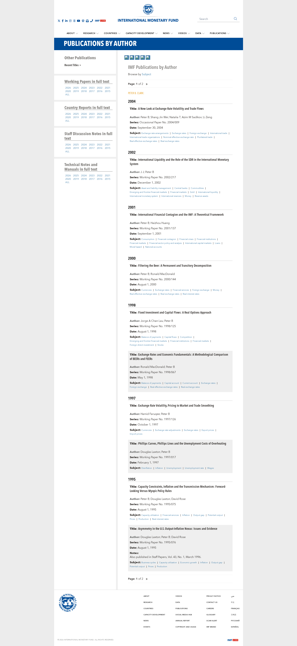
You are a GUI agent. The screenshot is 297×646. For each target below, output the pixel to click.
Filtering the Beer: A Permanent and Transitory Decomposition (174, 265)
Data (198, 33)
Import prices (136, 434)
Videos (182, 33)
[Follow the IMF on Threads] (74, 20)
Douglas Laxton (150, 452)
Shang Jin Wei (159, 117)
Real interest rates (191, 294)
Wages (210, 468)
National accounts (153, 247)
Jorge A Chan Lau (152, 321)
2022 (99, 88)
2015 (107, 91)
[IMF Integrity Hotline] (91, 20)
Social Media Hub (183, 614)
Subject (146, 74)
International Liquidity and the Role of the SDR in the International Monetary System (179, 161)
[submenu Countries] (119, 33)
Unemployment (173, 468)
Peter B (145, 117)
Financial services (181, 290)
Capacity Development (140, 33)
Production (144, 519)
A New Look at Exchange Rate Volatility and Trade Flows (171, 108)
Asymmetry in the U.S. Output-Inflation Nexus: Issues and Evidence (177, 528)
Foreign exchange (198, 133)
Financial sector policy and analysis (165, 243)
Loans (217, 243)
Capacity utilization (150, 515)
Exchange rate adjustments (167, 430)
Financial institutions (206, 239)
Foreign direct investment (142, 345)
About (71, 33)
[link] (126, 57)
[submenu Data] (203, 33)
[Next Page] (146, 84)
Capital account (171, 383)
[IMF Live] (233, 639)
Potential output (215, 515)
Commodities (197, 188)
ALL (67, 95)
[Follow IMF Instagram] (70, 20)
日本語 (233, 614)
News (166, 33)
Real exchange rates (170, 141)
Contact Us (211, 602)
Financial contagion (167, 239)
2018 (84, 91)
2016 (99, 91)
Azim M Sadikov (192, 117)
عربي (232, 596)
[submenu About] (77, 33)
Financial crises (186, 239)
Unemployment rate (194, 468)
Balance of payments (151, 337)
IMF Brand (211, 626)
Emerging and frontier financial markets (148, 192)
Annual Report (182, 620)
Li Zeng (207, 117)
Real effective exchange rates (143, 141)
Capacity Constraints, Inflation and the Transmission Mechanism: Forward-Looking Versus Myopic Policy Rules (178, 488)
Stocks (160, 345)
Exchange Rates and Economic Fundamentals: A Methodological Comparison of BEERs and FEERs (179, 356)
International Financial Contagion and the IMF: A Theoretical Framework (181, 214)
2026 (68, 88)
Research (89, 33)
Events (147, 626)
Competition (186, 337)
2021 (107, 88)
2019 (76, 91)
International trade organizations (145, 137)
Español (235, 626)
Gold (192, 192)
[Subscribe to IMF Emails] (87, 20)
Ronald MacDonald (163, 274)
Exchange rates (179, 133)
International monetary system (144, 196)
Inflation (159, 468)
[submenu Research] (97, 33)
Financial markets (178, 192)
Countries (110, 33)
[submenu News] (172, 33)
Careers (210, 608)
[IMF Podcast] (83, 20)
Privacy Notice (213, 596)
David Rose (178, 499)
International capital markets (198, 243)
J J (142, 172)
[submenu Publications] (228, 33)
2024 (84, 88)
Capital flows (170, 337)
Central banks (180, 188)
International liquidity (208, 192)
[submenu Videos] (189, 33)
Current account (190, 383)
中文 (232, 602)
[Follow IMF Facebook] (63, 20)
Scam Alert (211, 620)
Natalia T (175, 117)
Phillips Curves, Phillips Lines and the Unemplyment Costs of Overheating (182, 443)
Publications (218, 33)
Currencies (146, 290)
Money (188, 196)
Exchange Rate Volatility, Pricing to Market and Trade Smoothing (176, 405)
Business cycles (148, 563)
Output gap (198, 515)
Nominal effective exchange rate (178, 137)
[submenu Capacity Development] (156, 33)
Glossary (210, 614)
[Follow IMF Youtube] (78, 20)
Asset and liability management (156, 188)
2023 (92, 88)
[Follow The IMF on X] (59, 20)
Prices (132, 519)
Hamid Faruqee (150, 414)
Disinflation (146, 468)
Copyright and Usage (185, 626)
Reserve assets (201, 196)
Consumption (147, 239)
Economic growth (188, 563)
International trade (218, 133)
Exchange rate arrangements (154, 133)
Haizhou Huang (160, 223)
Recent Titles (71, 65)
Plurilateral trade (204, 137)
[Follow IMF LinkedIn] (66, 20)
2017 (92, 91)
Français (235, 608)
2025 (76, 88)
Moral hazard (136, 247)
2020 (68, 91)
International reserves (171, 196)
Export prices (208, 430)
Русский (235, 620)
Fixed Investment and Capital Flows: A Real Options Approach (174, 312)
